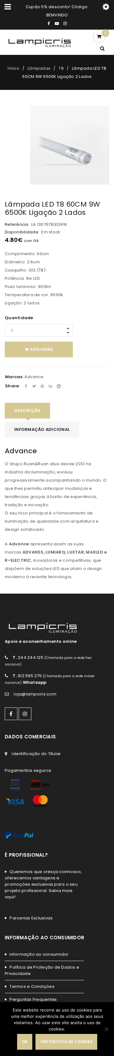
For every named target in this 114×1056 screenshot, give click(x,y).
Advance (34, 377)
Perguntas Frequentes (33, 999)
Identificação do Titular (36, 754)
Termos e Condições (32, 986)
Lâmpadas (39, 68)
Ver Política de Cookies (66, 1041)
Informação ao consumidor (39, 954)
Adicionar (41, 349)
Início (13, 68)
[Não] (106, 1029)
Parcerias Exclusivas (31, 918)
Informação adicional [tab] (42, 429)
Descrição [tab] (27, 411)
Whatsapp (35, 682)
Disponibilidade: (22, 232)
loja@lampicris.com (35, 694)
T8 (61, 68)
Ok (25, 1041)
